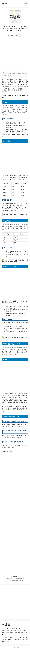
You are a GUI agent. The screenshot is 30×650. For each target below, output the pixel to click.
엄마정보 (5, 3)
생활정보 (15, 576)
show (10, 451)
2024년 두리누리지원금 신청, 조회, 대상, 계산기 (15, 580)
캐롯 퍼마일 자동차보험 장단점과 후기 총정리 (14, 628)
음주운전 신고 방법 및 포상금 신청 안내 (15, 578)
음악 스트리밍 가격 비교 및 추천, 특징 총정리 (14, 630)
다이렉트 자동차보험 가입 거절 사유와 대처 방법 (15, 637)
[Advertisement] (15, 55)
